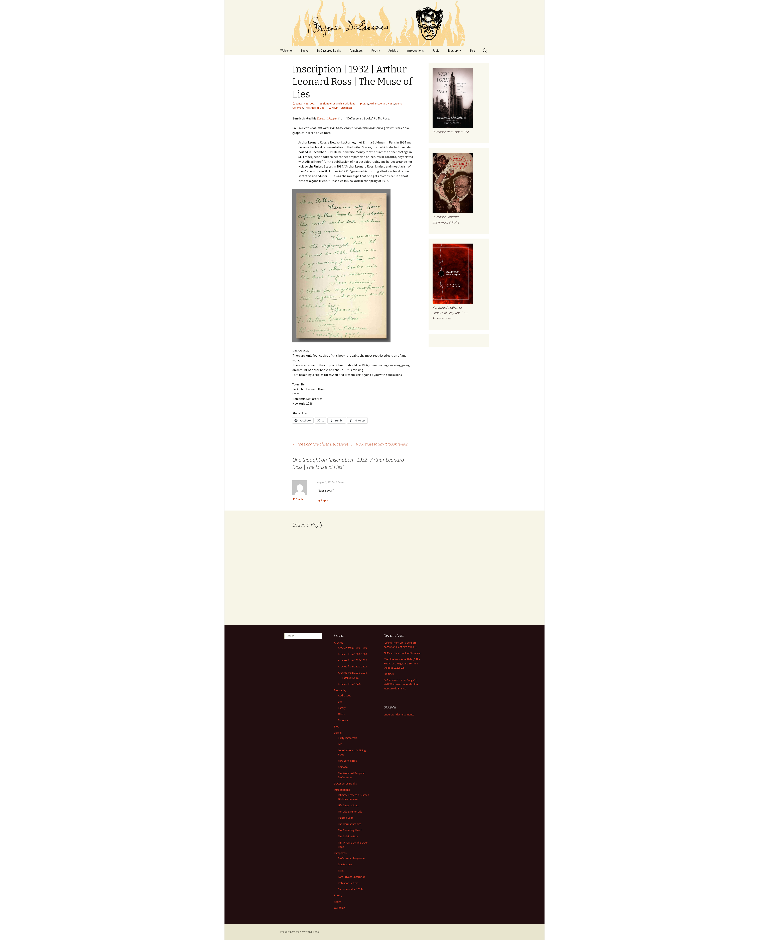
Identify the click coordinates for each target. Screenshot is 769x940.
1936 (365, 103)
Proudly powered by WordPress (299, 932)
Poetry (375, 50)
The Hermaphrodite (349, 824)
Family (342, 708)
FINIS (341, 870)
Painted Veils (345, 818)
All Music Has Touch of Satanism (402, 653)
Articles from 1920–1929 (352, 666)
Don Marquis (345, 864)
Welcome (286, 50)
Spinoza (343, 767)
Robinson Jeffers (348, 883)
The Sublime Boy (348, 836)
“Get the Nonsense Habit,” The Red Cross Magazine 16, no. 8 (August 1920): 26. (402, 663)
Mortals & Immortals (350, 811)
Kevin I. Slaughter (342, 107)
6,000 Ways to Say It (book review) (384, 443)
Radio (435, 50)
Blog (472, 50)
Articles (393, 50)
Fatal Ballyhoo (350, 678)
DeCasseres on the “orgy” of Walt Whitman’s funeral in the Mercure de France (401, 684)
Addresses (344, 695)
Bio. (340, 701)
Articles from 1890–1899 (352, 648)
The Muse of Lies (314, 107)
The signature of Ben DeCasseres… (322, 443)
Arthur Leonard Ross (381, 103)
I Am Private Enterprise (351, 877)
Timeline (343, 720)
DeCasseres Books (329, 50)
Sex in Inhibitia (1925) (350, 889)
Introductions (415, 50)
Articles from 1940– (349, 684)
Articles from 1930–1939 (352, 672)
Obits (341, 714)
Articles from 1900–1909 (352, 654)
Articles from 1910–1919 (352, 660)
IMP (340, 744)
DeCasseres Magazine (351, 858)
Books (304, 50)
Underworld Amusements (399, 714)
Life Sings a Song (348, 805)
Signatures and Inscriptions (339, 103)
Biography (454, 50)
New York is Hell (347, 760)
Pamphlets (356, 50)
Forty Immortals (347, 738)
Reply (324, 500)
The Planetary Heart (350, 830)
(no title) (389, 674)
